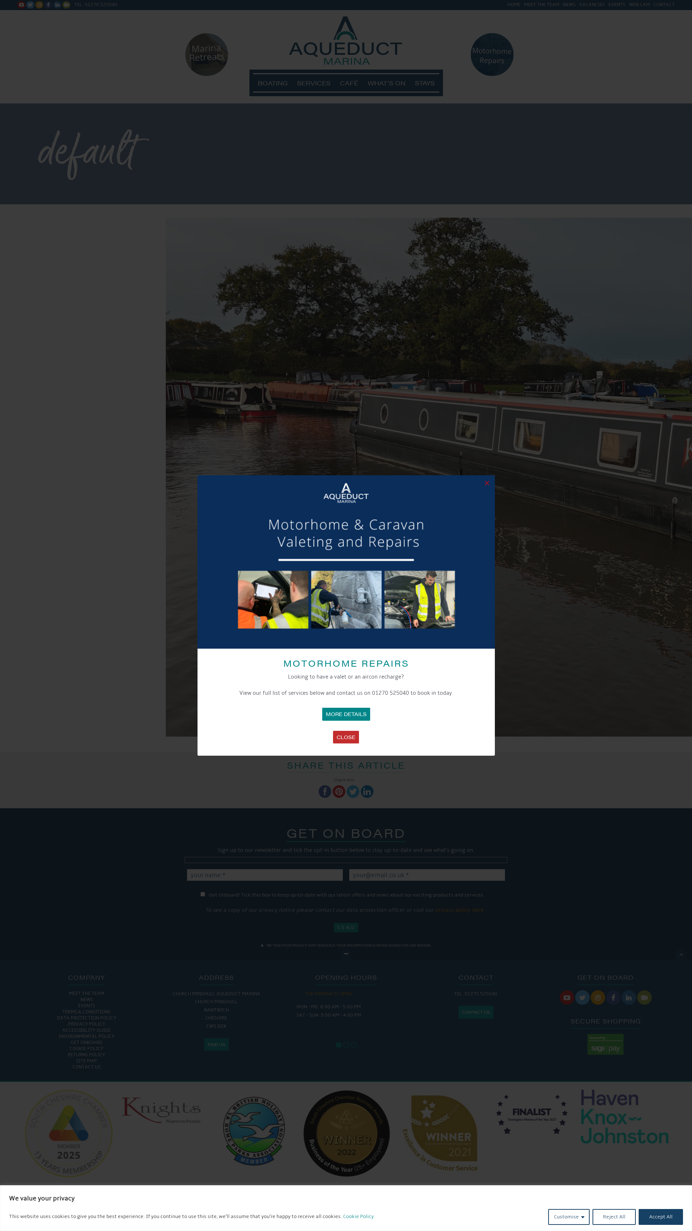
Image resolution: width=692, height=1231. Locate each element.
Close (346, 737)
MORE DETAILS (346, 713)
